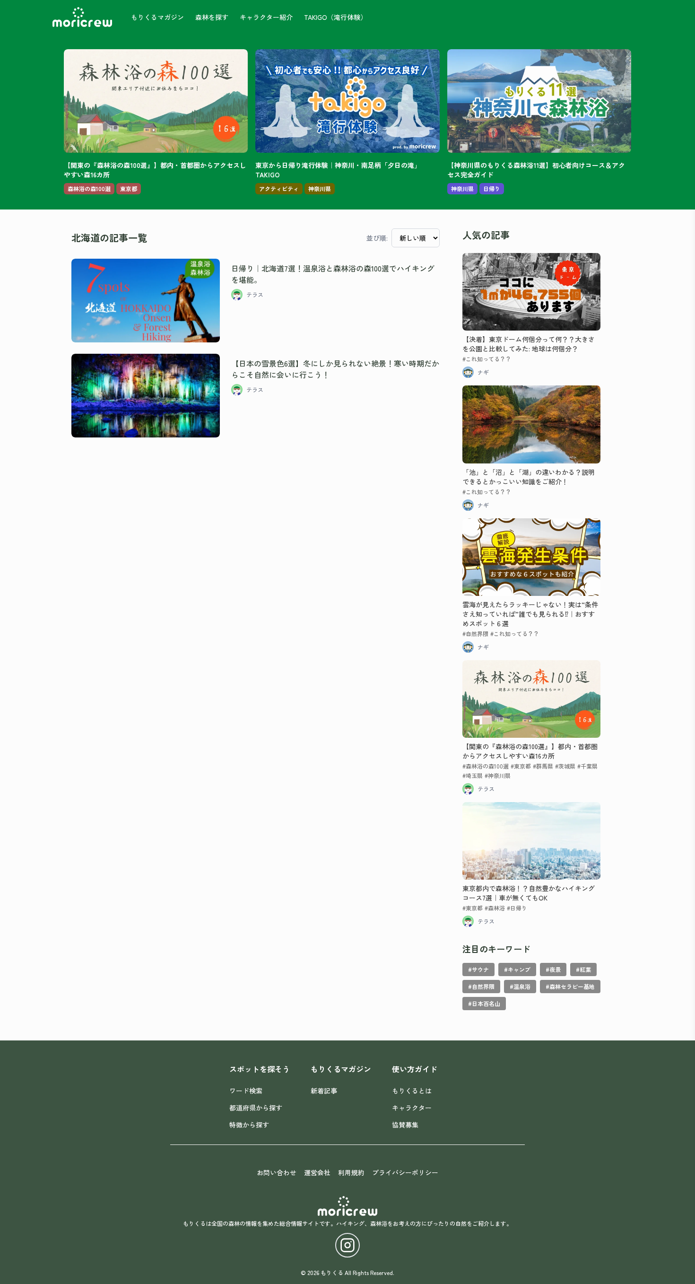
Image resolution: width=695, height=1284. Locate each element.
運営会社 (317, 1172)
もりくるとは (412, 1090)
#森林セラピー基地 (570, 986)
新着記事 (324, 1090)
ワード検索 (245, 1090)
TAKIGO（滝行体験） (335, 17)
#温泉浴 (520, 986)
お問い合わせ (276, 1172)
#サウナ (478, 969)
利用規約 (351, 1172)
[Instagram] (347, 1245)
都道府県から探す (255, 1107)
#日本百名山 (484, 1003)
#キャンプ (517, 969)
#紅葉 (583, 969)
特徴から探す (249, 1124)
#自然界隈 (481, 986)
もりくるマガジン (157, 17)
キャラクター (412, 1107)
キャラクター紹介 (266, 17)
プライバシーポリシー (405, 1172)
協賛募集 (405, 1124)
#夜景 (553, 969)
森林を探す (211, 17)
